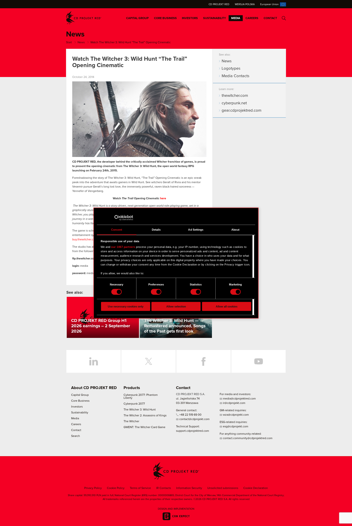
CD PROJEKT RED (83, 17)
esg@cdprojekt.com (235, 426)
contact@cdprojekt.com (194, 419)
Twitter (148, 361)
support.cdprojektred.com (192, 430)
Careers (251, 18)
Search (284, 18)
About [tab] (235, 229)
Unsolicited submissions (222, 488)
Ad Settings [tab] (195, 229)
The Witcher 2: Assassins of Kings (145, 415)
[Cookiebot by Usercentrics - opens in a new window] (117, 218)
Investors (190, 18)
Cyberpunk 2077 (134, 403)
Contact (270, 18)
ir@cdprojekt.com (233, 403)
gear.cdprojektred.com (241, 111)
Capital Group (137, 18)
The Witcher (131, 421)
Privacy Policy (93, 488)
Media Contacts (235, 76)
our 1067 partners (123, 246)
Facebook (203, 361)
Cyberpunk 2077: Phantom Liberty (141, 396)
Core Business (165, 18)
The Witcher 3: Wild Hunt (140, 409)
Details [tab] (156, 229)
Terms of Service (140, 488)
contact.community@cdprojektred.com (247, 438)
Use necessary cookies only (125, 306)
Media (235, 18)
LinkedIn (93, 361)
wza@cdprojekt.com (235, 414)
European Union (269, 4)
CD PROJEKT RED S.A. (190, 394)
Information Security (189, 488)
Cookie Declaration (255, 488)
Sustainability (214, 18)
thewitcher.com (235, 96)
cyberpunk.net (234, 103)
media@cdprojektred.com (239, 398)
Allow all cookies (226, 306)
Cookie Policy (115, 488)
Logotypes (231, 69)
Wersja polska (245, 4)
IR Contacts (163, 488)
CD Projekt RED (219, 4)
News (227, 61)
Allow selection (176, 306)
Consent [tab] (116, 229)
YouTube (258, 361)
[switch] (156, 292)
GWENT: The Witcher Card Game (144, 427)
